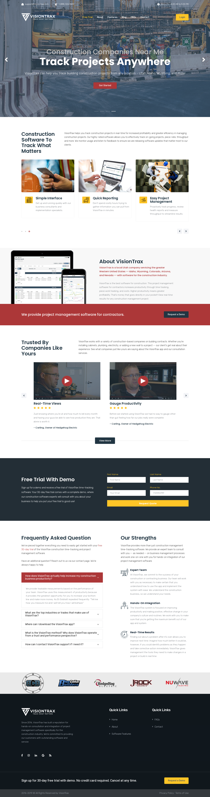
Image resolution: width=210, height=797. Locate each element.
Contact (144, 17)
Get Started (105, 85)
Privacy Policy (166, 793)
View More (105, 440)
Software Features (121, 734)
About (100, 17)
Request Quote (148, 503)
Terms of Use (182, 793)
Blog (124, 17)
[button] (6, 60)
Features (112, 17)
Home (115, 719)
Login (182, 17)
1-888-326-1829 (66, 4)
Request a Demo (176, 314)
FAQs (133, 17)
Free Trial (88, 17)
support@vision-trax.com (37, 4)
